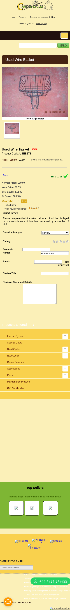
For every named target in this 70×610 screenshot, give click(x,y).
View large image (35, 118)
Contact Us (41, 575)
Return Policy (30, 582)
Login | (14, 17)
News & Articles (50, 590)
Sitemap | (64, 598)
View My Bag (41, 23)
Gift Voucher (29, 575)
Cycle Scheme (44, 586)
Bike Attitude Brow (50, 496)
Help (53, 17)
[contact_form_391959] (8, 601)
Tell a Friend (10, 205)
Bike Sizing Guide (51, 594)
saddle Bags (32, 496)
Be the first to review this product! (47, 159)
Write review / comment (16, 209)
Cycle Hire (52, 575)
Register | (24, 17)
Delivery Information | (40, 17)
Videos (67, 590)
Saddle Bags (16, 496)
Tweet (5, 175)
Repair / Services (60, 586)
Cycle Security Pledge (48, 598)
